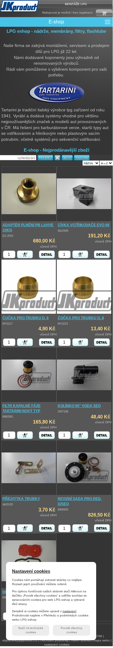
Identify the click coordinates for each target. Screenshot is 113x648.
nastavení (69, 611)
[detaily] (47, 254)
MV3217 (7, 323)
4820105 (7, 504)
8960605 (63, 509)
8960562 (7, 416)
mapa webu (101, 640)
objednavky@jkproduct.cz (20, 640)
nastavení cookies (56, 644)
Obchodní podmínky (54, 640)
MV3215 (63, 323)
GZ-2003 (7, 235)
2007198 (63, 411)
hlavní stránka (81, 640)
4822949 (63, 230)
